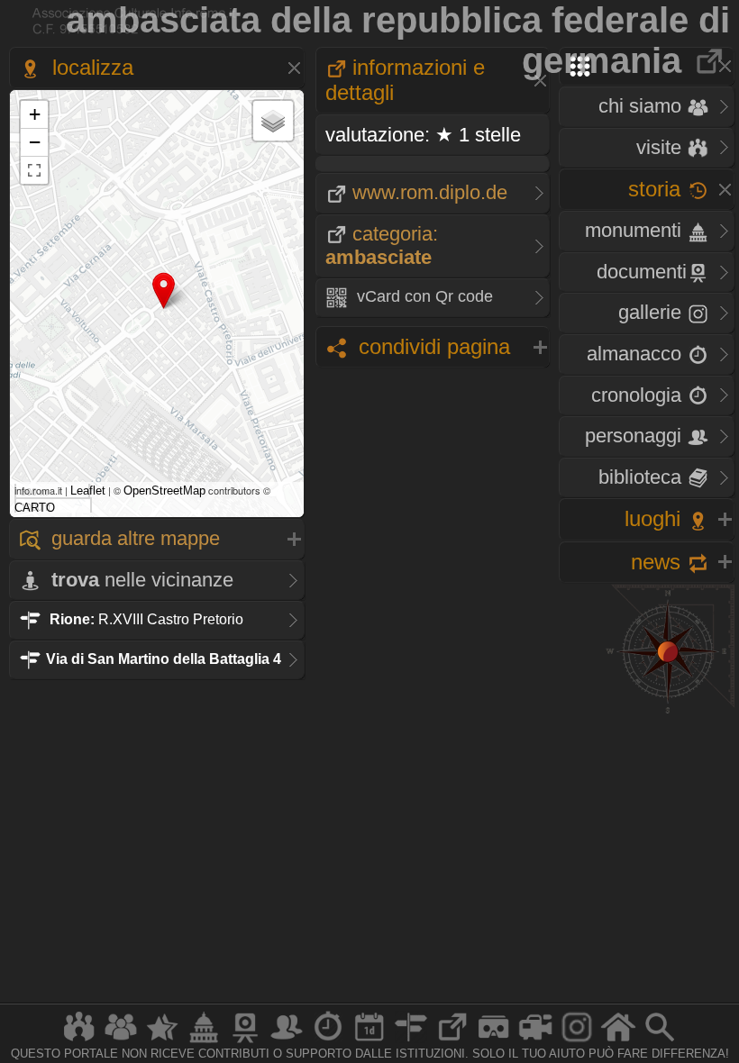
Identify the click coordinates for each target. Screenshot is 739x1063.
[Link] (452, 1041)
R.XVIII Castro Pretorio (146, 619)
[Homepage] (618, 1041)
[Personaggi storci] (286, 1041)
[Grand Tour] (162, 1041)
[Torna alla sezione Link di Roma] (710, 60)
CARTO (34, 507)
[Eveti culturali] (369, 1041)
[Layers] (273, 121)
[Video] (535, 1041)
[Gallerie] (577, 1041)
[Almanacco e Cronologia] (328, 1041)
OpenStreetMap (164, 490)
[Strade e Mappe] (411, 1041)
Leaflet (87, 490)
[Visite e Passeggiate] (79, 1041)
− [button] (35, 142)
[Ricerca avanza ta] (659, 1041)
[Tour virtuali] (494, 1041)
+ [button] (35, 114)
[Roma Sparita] (245, 1041)
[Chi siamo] (120, 1041)
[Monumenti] (203, 1041)
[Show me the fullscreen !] (34, 170)
